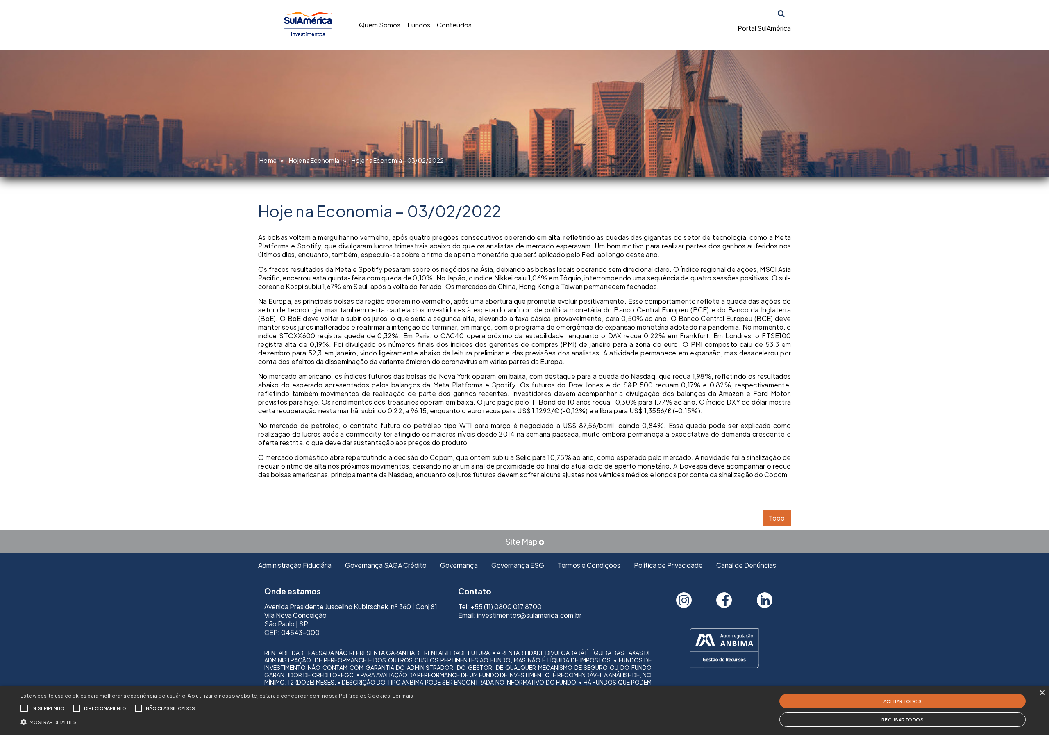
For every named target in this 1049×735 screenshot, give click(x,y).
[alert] (524, 710)
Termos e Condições (589, 565)
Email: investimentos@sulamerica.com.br (519, 615)
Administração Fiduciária (295, 565)
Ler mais (403, 696)
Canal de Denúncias (746, 565)
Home (268, 160)
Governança (459, 565)
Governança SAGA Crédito (386, 565)
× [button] (1042, 693)
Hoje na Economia (314, 160)
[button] (216, 721)
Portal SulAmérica (764, 28)
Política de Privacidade (668, 565)
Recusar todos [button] (902, 719)
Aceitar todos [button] (902, 701)
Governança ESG (517, 565)
